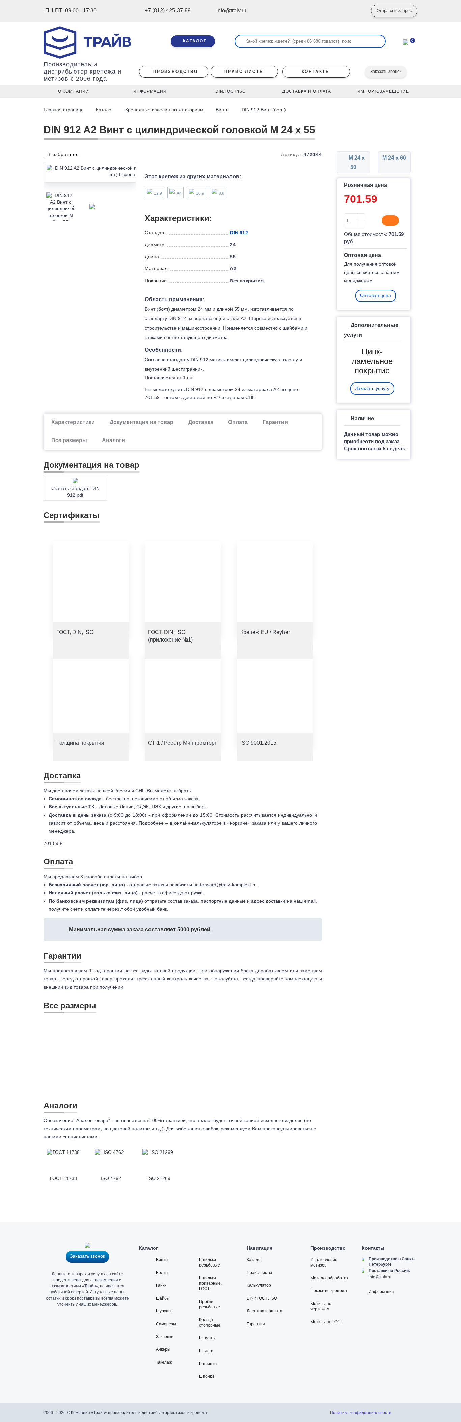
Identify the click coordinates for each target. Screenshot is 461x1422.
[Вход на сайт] (355, 11)
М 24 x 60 (394, 158)
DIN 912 (239, 232)
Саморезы (166, 1323)
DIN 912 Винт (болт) (264, 109)
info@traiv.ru (380, 1277)
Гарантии (275, 422)
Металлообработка (329, 1278)
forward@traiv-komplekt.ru (228, 884)
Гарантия (256, 1323)
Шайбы (163, 1298)
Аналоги (113, 440)
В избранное (62, 154)
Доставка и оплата (264, 1311)
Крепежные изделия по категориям (164, 109)
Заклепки (164, 1336)
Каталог (104, 109)
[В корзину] (390, 220)
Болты (162, 1272)
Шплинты (208, 1363)
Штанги (206, 1350)
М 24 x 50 (356, 162)
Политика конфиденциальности (360, 1412)
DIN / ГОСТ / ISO (262, 1298)
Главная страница (64, 109)
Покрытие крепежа (328, 1290)
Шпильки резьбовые (209, 1262)
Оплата (238, 422)
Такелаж (164, 1362)
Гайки (161, 1285)
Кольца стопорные (209, 1322)
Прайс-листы (259, 1272)
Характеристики (73, 422)
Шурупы (163, 1311)
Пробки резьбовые (209, 1304)
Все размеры (69, 440)
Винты (222, 109)
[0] (405, 41)
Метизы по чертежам (320, 1306)
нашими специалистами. (71, 1136)
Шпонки (206, 1376)
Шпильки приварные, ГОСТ (210, 1283)
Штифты (207, 1338)
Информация (381, 1291)
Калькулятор (259, 1285)
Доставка (200, 422)
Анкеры (163, 1349)
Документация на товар (141, 422)
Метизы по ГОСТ (326, 1321)
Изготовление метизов (323, 1262)
